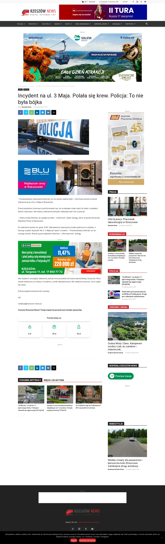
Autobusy (50, 402)
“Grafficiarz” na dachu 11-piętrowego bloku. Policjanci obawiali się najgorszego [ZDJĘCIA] (31, 408)
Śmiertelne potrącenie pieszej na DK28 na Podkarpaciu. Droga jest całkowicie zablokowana (134, 294)
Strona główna (23, 86)
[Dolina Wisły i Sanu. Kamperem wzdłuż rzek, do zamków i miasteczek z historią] (127, 326)
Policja (113, 271)
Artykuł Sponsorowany (115, 353)
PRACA (112, 192)
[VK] (48, 112)
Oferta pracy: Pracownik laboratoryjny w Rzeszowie (123, 221)
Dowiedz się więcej (87, 540)
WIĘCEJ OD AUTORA (54, 380)
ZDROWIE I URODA (118, 307)
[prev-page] (19, 415)
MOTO (67, 24)
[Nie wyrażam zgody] (162, 537)
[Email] (53, 112)
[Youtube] (145, 1)
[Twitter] (141, 1)
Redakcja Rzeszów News (116, 469)
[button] (147, 24)
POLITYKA (45, 24)
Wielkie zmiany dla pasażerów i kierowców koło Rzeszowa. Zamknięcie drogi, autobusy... (137, 258)
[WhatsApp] (31, 112)
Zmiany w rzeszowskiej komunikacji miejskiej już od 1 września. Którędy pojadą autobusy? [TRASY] (59, 408)
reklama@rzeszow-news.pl (88, 522)
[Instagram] (137, 1)
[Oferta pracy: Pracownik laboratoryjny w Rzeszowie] (127, 206)
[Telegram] (42, 112)
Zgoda (73, 540)
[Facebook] (133, 1)
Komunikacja (117, 234)
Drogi (131, 250)
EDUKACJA (116, 24)
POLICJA (20, 24)
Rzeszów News (26, 107)
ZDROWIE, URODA (100, 24)
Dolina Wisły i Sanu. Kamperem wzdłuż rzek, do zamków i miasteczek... (125, 346)
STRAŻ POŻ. (32, 24)
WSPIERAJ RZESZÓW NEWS (123, 365)
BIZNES (57, 24)
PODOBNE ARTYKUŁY (30, 380)
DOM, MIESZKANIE (82, 24)
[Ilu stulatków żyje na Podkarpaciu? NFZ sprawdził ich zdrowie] (89, 394)
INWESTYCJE (116, 424)
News (32, 86)
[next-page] (23, 415)
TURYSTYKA (129, 24)
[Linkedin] (37, 112)
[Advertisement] (60, 349)
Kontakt (125, 2)
